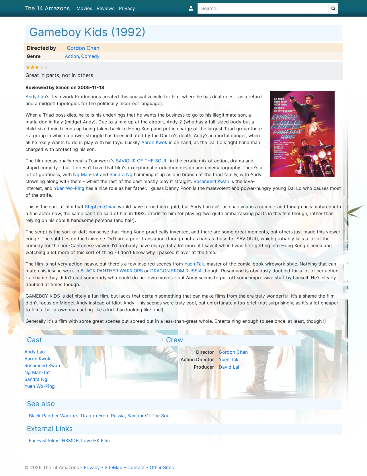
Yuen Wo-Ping (69, 188)
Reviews (105, 8)
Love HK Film (95, 440)
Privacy (127, 8)
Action (72, 56)
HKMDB (70, 440)
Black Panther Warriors (112, 271)
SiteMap (113, 467)
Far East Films (44, 440)
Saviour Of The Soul (141, 161)
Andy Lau (36, 96)
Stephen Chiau (100, 206)
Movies (84, 8)
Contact (136, 467)
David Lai (229, 367)
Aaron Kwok (154, 142)
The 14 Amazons (47, 8)
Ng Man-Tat (86, 174)
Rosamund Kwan (211, 181)
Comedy (90, 56)
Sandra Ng (121, 174)
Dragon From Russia (176, 271)
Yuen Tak (194, 264)
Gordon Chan (83, 48)
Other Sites (162, 467)
